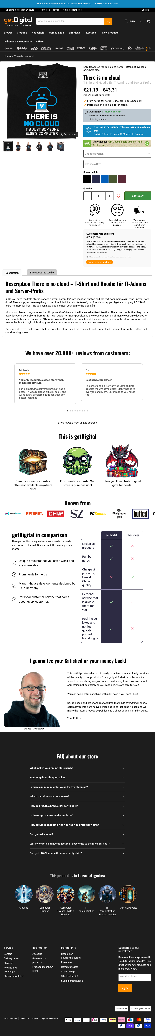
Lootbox (91, 32)
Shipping (8, 963)
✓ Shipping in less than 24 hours (19, 10)
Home (7, 56)
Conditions (24, 1018)
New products (110, 32)
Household (38, 32)
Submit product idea (72, 980)
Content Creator (69, 966)
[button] (67, 410)
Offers (40, 41)
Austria (139, 1008)
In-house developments (18, 41)
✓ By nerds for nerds (72, 10)
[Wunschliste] (141, 21)
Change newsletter (13, 976)
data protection (10, 1018)
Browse (8, 32)
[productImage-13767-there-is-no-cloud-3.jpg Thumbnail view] (39, 146)
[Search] (108, 21)
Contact (8, 953)
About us (37, 953)
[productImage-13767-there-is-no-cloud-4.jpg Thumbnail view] (50, 146)
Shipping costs (103, 95)
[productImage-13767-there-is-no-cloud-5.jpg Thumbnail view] (60, 146)
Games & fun (56, 32)
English (145, 10)
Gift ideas (75, 32)
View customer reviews (99, 262)
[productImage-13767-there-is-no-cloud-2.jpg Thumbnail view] (29, 146)
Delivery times (11, 958)
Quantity (87, 188)
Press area (66, 962)
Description (12, 272)
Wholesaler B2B (69, 976)
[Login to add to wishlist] (118, 196)
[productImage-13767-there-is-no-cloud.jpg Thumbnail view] (7, 146)
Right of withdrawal (50, 1018)
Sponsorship (68, 971)
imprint (35, 1018)
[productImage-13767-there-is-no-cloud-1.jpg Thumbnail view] (18, 146)
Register (125, 988)
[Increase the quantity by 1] (110, 195)
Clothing (22, 32)
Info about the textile (42, 272)
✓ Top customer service (48, 10)
